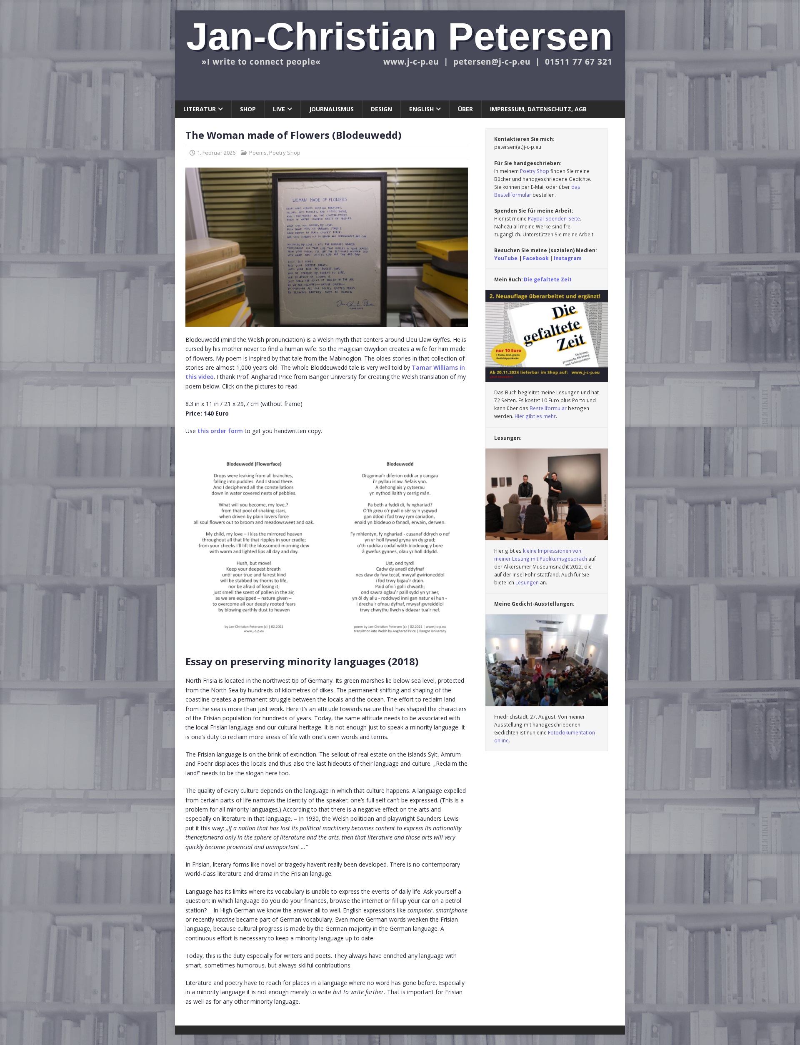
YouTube (506, 258)
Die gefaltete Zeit (548, 279)
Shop (248, 109)
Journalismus (331, 109)
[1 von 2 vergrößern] (314, 455)
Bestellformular (548, 408)
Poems (258, 152)
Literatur (199, 109)
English (421, 109)
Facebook (535, 258)
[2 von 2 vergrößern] (460, 455)
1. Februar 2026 (216, 152)
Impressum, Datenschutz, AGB (538, 109)
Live (279, 109)
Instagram (568, 258)
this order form (220, 431)
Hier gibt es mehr (535, 416)
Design (381, 109)
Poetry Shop (284, 152)
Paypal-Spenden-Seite (554, 218)
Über (465, 109)
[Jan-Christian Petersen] (400, 96)
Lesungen (527, 582)
